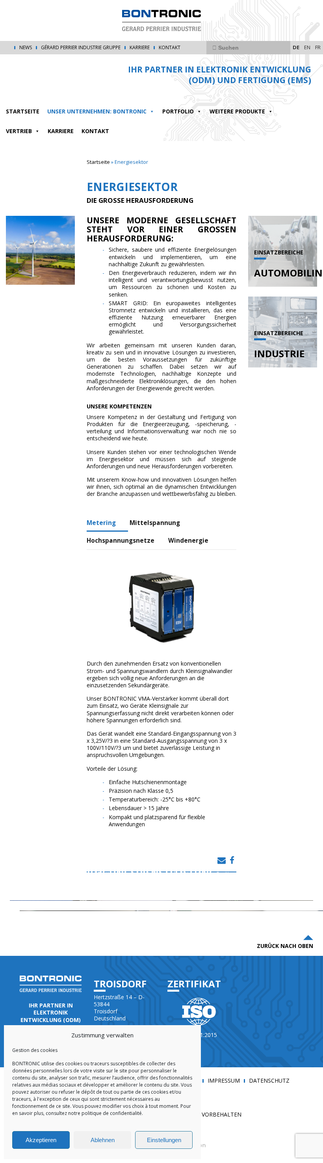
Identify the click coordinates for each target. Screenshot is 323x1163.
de (296, 47)
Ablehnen (103, 1140)
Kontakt (169, 48)
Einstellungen (164, 1140)
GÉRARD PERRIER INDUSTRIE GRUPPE (81, 48)
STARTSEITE (22, 111)
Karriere (140, 48)
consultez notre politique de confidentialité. (94, 1113)
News (25, 48)
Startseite (98, 161)
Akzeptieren (41, 1140)
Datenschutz (269, 1080)
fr (318, 47)
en (307, 47)
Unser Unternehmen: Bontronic (97, 111)
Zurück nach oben (285, 946)
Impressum (224, 1080)
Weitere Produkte (237, 111)
